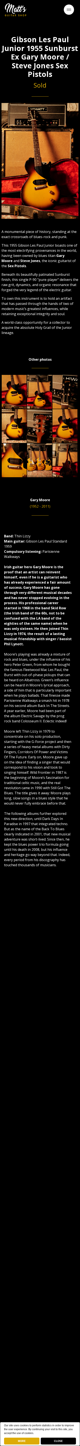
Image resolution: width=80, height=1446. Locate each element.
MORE (22, 1441)
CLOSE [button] (58, 1441)
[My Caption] (14, 392)
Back (40, 11)
